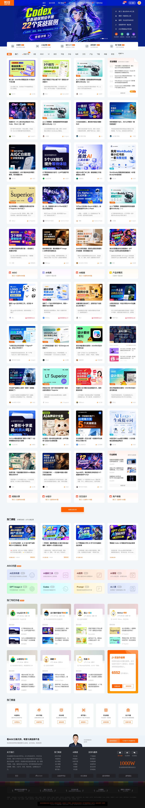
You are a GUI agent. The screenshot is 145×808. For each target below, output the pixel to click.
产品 (11, 468)
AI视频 (75, 767)
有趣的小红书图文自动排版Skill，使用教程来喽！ (88, 389)
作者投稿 (93, 761)
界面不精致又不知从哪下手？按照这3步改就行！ (56, 80)
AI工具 (33, 94)
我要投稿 (117, 686)
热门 (11, 300)
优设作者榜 (119, 657)
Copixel (103, 797)
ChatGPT (32, 136)
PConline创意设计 (133, 797)
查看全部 (122, 485)
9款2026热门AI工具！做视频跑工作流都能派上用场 (88, 173)
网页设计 (107, 797)
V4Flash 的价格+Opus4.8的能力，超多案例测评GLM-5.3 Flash (88, 207)
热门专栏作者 (13, 600)
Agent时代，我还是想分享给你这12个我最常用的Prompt (88, 473)
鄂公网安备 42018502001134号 (88, 804)
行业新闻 (113, 454)
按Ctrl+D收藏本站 (129, 741)
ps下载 (19, 798)
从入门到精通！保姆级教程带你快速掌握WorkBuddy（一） (122, 207)
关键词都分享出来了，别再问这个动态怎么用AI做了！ (88, 304)
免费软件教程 (31, 798)
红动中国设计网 (67, 797)
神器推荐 (12, 245)
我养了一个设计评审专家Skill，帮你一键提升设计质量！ (55, 304)
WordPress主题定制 (97, 797)
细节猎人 (58, 769)
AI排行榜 (75, 761)
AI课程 (75, 764)
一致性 (134, 136)
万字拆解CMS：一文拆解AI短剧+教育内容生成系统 (55, 473)
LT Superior (32, 221)
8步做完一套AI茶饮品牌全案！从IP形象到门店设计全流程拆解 (55, 439)
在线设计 (87, 797)
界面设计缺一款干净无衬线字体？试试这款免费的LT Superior (55, 389)
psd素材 (36, 797)
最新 (11, 76)
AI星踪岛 (58, 759)
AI (101, 136)
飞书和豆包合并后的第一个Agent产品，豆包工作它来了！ (20, 347)
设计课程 (58, 764)
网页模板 (72, 797)
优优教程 (40, 797)
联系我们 (93, 759)
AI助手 (100, 94)
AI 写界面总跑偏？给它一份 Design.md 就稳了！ (56, 347)
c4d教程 (26, 798)
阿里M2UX (113, 797)
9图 (11, 435)
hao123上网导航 (20, 797)
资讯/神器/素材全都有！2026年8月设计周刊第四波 (123, 389)
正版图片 (22, 798)
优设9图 (57, 767)
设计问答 (51, 798)
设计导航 (58, 761)
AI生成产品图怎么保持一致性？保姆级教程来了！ (21, 389)
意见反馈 (93, 767)
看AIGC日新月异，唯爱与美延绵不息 (23, 739)
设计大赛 (55, 798)
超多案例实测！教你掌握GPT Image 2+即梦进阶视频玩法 (55, 249)
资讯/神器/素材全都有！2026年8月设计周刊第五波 (89, 347)
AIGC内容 (11, 565)
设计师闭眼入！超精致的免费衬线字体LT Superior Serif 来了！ (21, 207)
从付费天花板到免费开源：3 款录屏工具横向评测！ (21, 249)
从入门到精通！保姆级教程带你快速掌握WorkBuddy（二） (55, 123)
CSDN (26, 797)
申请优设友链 (14, 797)
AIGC (33, 178)
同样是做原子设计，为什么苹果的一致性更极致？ (122, 123)
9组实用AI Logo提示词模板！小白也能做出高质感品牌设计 (122, 439)
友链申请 (93, 764)
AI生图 (134, 263)
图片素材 (57, 797)
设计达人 (121, 797)
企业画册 (100, 444)
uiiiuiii (8, 798)
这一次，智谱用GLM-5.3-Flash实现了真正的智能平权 (55, 207)
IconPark (91, 797)
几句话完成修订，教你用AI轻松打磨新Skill (88, 123)
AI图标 (33, 444)
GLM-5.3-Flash (65, 221)
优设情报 (113, 61)
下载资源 (12, 202)
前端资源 (100, 360)
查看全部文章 (72, 510)
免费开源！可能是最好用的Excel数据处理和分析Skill (22, 473)
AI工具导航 (74, 798)
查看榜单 (128, 686)
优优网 (11, 798)
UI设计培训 (62, 797)
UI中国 (48, 798)
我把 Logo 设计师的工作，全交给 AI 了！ (21, 304)
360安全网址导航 (79, 797)
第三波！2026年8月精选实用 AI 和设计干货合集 (22, 80)
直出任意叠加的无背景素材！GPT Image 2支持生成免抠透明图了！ (121, 249)
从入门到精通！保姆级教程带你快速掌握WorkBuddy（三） (88, 80)
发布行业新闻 (132, 455)
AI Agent (66, 136)
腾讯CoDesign (42, 798)
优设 (83, 797)
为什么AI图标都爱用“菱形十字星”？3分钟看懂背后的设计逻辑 (22, 439)
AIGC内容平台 (64, 798)
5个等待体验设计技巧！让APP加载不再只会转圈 (56, 173)
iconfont (117, 797)
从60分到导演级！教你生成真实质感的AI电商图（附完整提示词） (89, 249)
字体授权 (93, 769)
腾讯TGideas (126, 797)
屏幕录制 (32, 263)
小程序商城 (37, 798)
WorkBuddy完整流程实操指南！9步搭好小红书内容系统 (122, 173)
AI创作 (45, 202)
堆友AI (78, 798)
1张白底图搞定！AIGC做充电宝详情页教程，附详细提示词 (21, 173)
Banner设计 (65, 94)
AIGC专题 (58, 756)
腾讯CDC (44, 797)
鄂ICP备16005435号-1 (78, 804)
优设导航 (53, 797)
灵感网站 (15, 798)
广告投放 (93, 756)
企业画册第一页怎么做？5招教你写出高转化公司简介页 (89, 439)
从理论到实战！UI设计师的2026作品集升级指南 (122, 304)
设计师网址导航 (31, 797)
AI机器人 (75, 759)
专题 (112, 342)
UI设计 (67, 178)
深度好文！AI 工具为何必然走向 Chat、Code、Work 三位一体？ (22, 123)
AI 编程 (67, 360)
